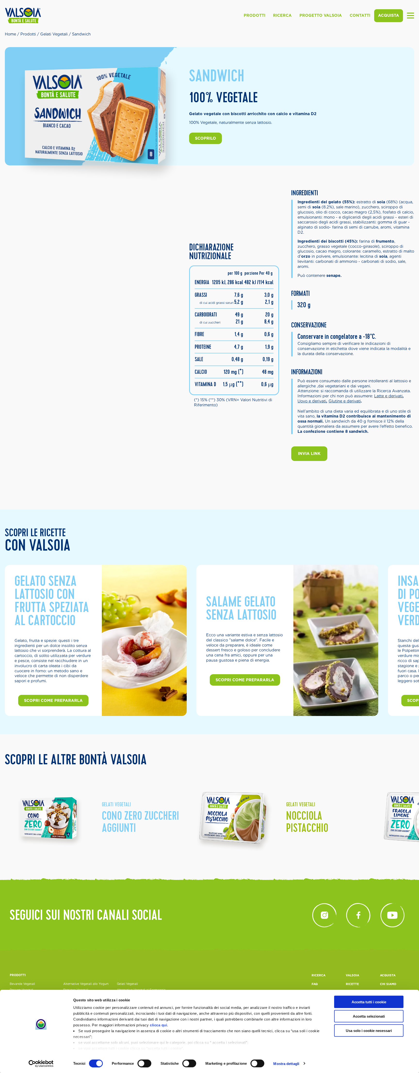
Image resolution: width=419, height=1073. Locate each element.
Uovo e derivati (312, 401)
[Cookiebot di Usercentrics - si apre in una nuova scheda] (41, 1063)
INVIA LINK (309, 453)
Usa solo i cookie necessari (369, 1030)
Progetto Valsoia (320, 15)
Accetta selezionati (369, 1016)
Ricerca (282, 15)
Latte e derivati (388, 396)
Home (10, 34)
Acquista (388, 15)
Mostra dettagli (286, 1063)
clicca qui (158, 1025)
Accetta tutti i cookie (369, 1002)
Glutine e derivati (345, 401)
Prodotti (254, 15)
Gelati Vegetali (54, 34)
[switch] (144, 1063)
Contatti (360, 15)
